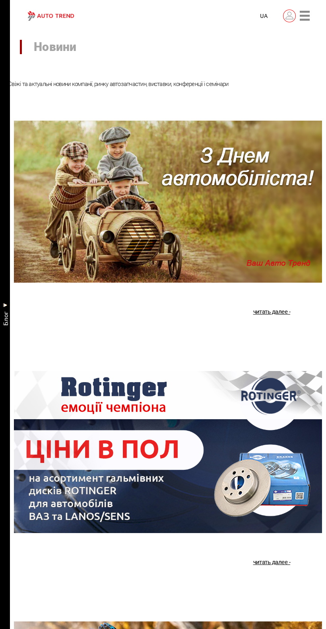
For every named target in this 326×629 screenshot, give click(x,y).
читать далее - (271, 313)
